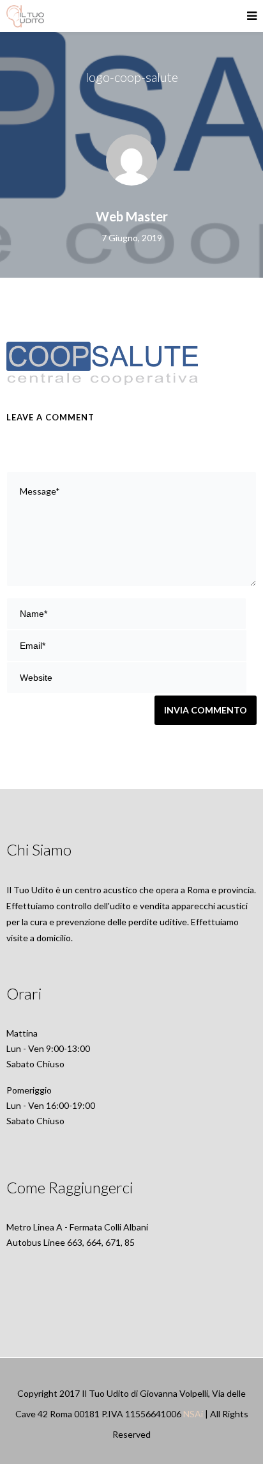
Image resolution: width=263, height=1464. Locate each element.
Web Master (132, 216)
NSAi (193, 1413)
